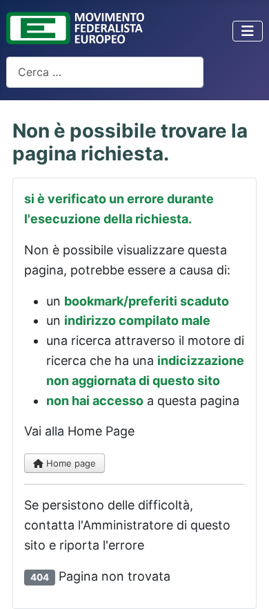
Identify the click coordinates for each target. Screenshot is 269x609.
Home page (69, 463)
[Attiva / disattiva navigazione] (247, 31)
